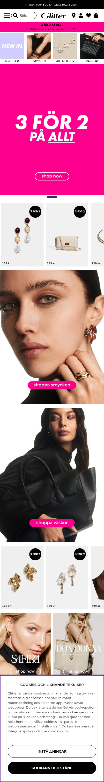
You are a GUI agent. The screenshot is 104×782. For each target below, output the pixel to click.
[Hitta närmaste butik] (74, 16)
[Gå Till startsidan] (52, 15)
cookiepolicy (58, 731)
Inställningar (52, 751)
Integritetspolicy (21, 731)
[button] (82, 15)
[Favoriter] (90, 15)
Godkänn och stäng (52, 768)
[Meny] (7, 15)
